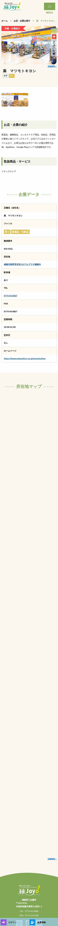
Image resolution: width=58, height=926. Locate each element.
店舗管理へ (52, 66)
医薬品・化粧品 (20, 232)
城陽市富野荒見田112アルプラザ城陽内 (22, 264)
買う (12, 76)
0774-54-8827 (10, 296)
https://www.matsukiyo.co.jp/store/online (25, 358)
